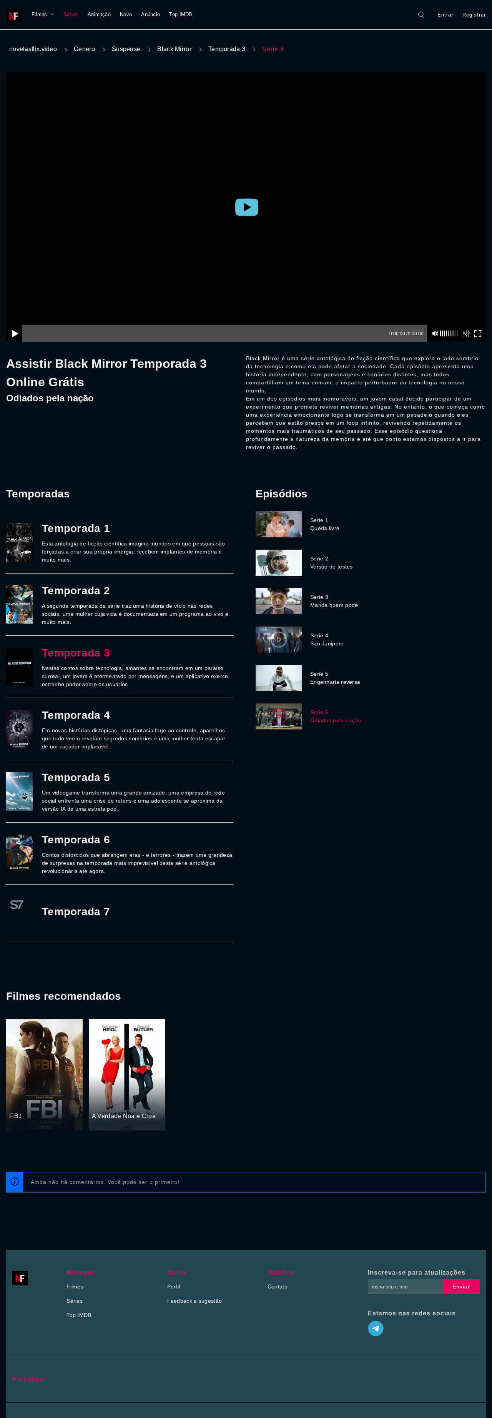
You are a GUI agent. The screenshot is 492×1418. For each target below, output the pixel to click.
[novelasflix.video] (15, 14)
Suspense (126, 49)
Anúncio (150, 14)
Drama (18, 1101)
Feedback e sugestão (194, 1301)
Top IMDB (180, 14)
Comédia (103, 1101)
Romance (128, 1101)
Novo (126, 14)
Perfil (173, 1286)
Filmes (39, 14)
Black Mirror (174, 49)
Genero (84, 49)
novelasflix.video (33, 49)
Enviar (461, 1286)
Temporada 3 (226, 49)
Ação (36, 1101)
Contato (278, 1286)
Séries (70, 14)
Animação (99, 14)
